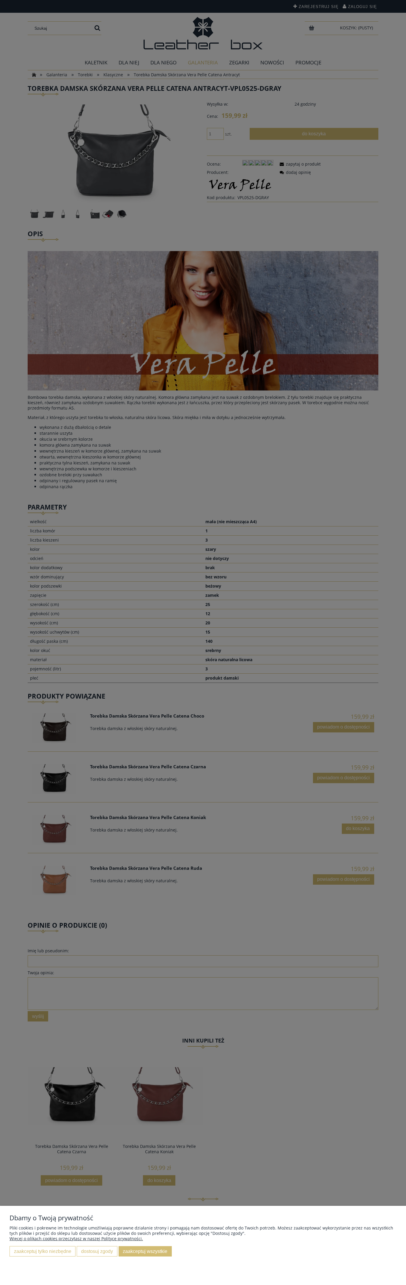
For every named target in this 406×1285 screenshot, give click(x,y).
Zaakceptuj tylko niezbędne (42, 1251)
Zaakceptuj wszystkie (145, 1251)
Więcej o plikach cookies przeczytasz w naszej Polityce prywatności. (76, 1238)
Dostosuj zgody (97, 1251)
